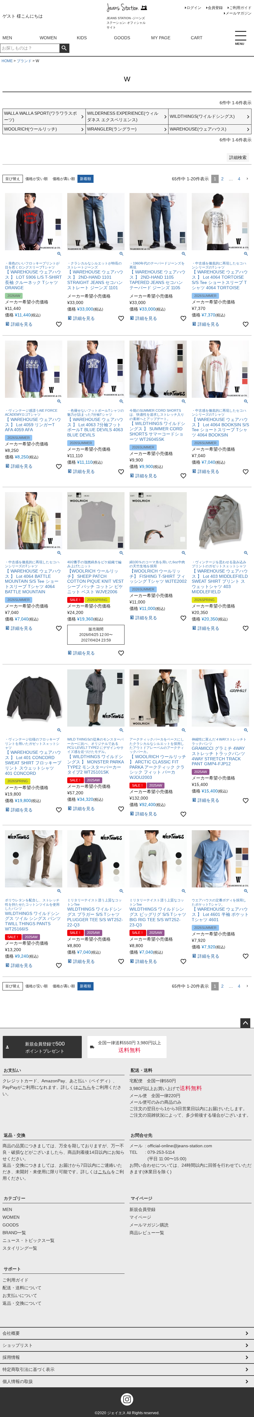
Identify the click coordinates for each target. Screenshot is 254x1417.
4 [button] (239, 178)
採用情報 (11, 1357)
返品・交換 (14, 1135)
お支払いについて (19, 1295)
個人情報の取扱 (17, 1381)
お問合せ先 (141, 1135)
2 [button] (222, 178)
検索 (64, 48)
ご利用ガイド (240, 8)
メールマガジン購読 (149, 1224)
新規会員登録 (142, 1209)
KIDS (82, 37)
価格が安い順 (36, 179)
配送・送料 (141, 1070)
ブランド (24, 61)
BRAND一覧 (14, 1232)
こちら (84, 1087)
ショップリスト (17, 1345)
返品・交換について (22, 1303)
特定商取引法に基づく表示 (28, 1369)
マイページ (141, 1198)
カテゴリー (14, 1198)
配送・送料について (22, 1287)
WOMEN (48, 37)
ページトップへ (245, 1023)
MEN (7, 37)
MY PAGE (160, 37)
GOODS (122, 37)
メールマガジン (239, 13)
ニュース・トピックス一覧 (28, 1240)
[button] (247, 178)
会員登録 (215, 8)
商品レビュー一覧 (146, 1232)
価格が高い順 (64, 179)
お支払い (12, 1070)
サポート (12, 1268)
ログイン (193, 8)
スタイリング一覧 (19, 1248)
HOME (7, 61)
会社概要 (11, 1333)
